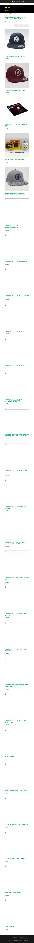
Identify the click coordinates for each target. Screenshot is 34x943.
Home (7, 14)
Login (25, 937)
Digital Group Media (21, 940)
